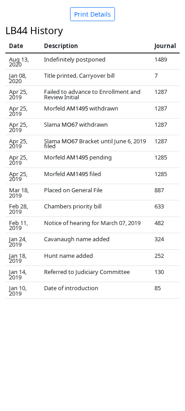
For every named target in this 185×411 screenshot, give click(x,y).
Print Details (92, 14)
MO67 (70, 124)
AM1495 (77, 108)
